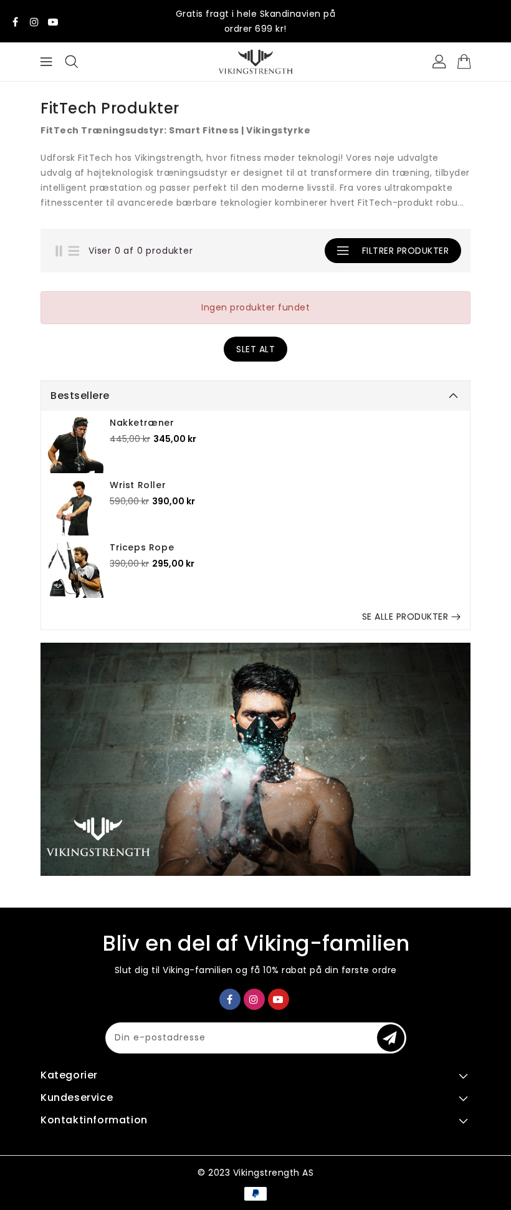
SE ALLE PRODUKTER (405, 616)
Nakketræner (142, 422)
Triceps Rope (142, 547)
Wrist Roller (138, 485)
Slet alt (255, 349)
